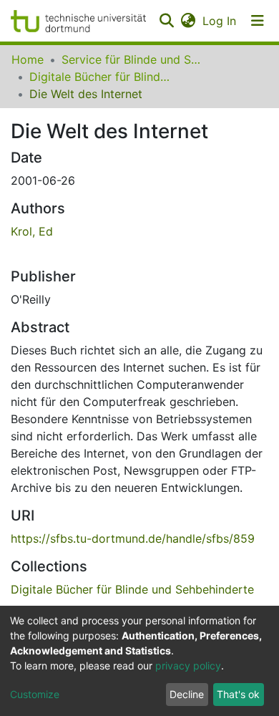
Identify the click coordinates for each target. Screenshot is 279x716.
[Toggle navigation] (257, 20)
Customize (34, 694)
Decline (187, 694)
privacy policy (188, 665)
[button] (188, 20)
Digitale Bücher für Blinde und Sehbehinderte (100, 76)
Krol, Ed (32, 231)
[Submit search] (166, 20)
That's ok (238, 694)
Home (27, 59)
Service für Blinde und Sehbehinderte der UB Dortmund (133, 59)
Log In (220, 21)
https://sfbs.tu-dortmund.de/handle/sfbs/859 (133, 538)
